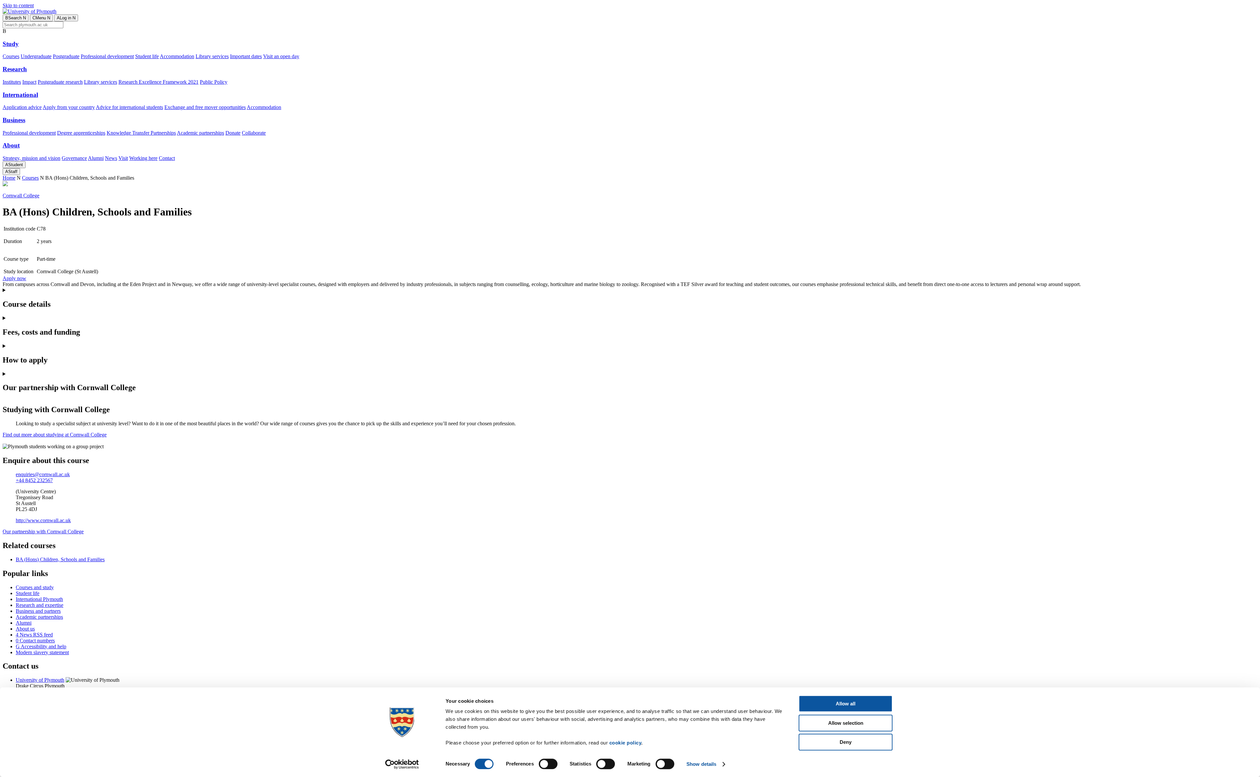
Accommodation (177, 56)
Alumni (96, 158)
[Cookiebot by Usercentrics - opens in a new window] (402, 764)
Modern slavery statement (42, 652)
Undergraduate (36, 56)
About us (25, 629)
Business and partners (38, 611)
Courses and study (35, 587)
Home (9, 178)
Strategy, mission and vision (31, 158)
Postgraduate (66, 56)
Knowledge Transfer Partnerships (141, 133)
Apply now (14, 278)
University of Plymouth (40, 680)
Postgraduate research (60, 82)
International (20, 94)
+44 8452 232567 (34, 480)
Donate (233, 133)
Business (14, 120)
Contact (167, 158)
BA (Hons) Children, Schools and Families (60, 559)
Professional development (107, 56)
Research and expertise (39, 605)
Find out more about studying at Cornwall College (55, 434)
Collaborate (254, 133)
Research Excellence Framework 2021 (158, 82)
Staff (11, 171)
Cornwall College (21, 195)
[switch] (548, 764)
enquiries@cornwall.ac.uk (43, 474)
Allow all (845, 703)
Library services (212, 56)
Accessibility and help (41, 646)
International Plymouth (39, 599)
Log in (66, 17)
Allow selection (845, 723)
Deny (845, 742)
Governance (74, 158)
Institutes (12, 82)
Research (15, 69)
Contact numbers (35, 640)
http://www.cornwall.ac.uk (43, 520)
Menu (41, 17)
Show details (701, 764)
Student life (147, 56)
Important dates (246, 56)
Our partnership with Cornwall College (43, 531)
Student (14, 164)
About (11, 145)
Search (15, 17)
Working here (143, 158)
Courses (11, 56)
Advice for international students (129, 107)
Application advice (22, 107)
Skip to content (18, 5)
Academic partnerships (200, 133)
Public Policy (213, 82)
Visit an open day (281, 56)
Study (11, 43)
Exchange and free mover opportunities (205, 107)
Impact (29, 82)
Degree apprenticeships (81, 133)
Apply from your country (69, 107)
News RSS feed (34, 634)
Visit (123, 158)
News (111, 158)
